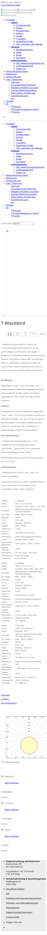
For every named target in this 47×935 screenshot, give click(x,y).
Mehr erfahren (12, 783)
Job (7, 893)
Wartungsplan (13, 907)
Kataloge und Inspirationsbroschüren (23, 898)
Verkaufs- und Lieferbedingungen (22, 903)
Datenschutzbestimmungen (19, 912)
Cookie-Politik (12, 917)
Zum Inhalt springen (10, 5)
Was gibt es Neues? (15, 889)
